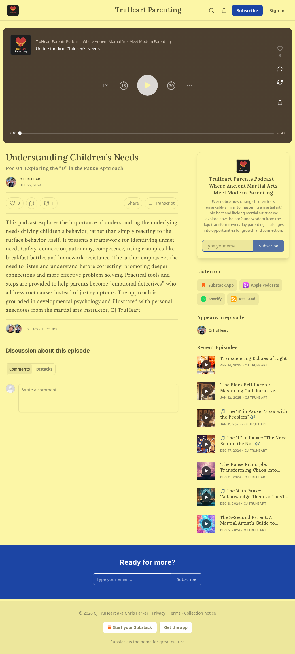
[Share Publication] (224, 10)
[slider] (147, 133)
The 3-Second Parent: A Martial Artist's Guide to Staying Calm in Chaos (247, 520)
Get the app (176, 627)
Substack (119, 641)
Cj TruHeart (31, 179)
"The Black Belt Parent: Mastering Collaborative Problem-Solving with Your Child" (250, 388)
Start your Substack (132, 627)
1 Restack (49, 328)
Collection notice (200, 613)
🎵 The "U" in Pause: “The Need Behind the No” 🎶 (253, 440)
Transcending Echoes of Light (253, 358)
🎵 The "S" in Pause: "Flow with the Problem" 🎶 (253, 414)
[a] (206, 364)
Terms (175, 613)
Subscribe (247, 10)
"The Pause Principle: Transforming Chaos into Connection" (248, 467)
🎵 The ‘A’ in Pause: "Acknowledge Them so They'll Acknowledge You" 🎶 (253, 494)
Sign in (277, 10)
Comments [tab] (19, 369)
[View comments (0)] (280, 69)
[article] (243, 364)
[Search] (211, 10)
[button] (105, 85)
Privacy (158, 613)
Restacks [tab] (43, 369)
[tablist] (31, 369)
